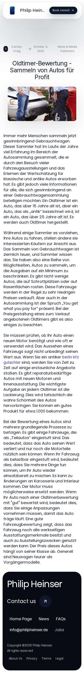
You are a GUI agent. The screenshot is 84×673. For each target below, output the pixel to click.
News (44, 618)
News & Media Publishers (67, 49)
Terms (46, 658)
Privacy (31, 658)
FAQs (61, 618)
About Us (15, 658)
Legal (59, 658)
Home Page (21, 618)
